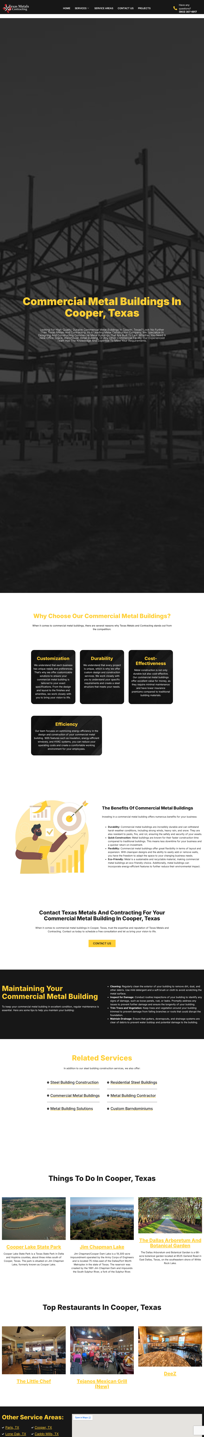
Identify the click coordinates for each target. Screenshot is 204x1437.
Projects (144, 8)
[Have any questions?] (175, 8)
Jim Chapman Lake (102, 1247)
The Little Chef (34, 1381)
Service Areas (103, 8)
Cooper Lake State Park (33, 1247)
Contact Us (126, 8)
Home (66, 8)
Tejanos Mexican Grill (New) (102, 1383)
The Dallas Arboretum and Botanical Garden (170, 1242)
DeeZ (170, 1373)
